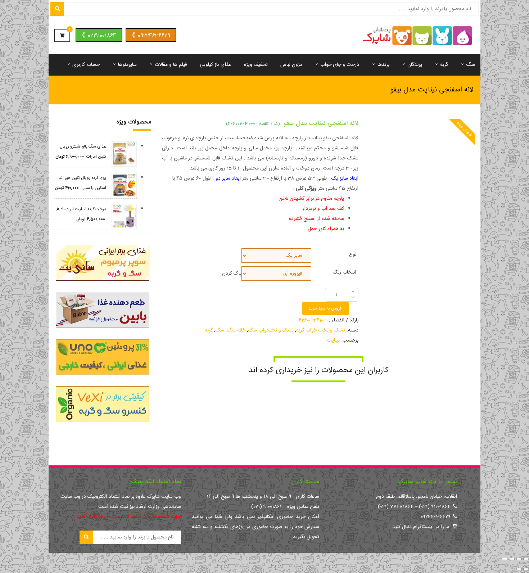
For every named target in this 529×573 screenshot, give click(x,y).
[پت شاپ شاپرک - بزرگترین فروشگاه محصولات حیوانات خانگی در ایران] (418, 36)
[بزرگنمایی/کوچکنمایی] (526, 559)
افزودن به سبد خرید (325, 308)
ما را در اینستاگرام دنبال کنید (420, 527)
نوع (352, 253)
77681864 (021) (395, 506)
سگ (219, 330)
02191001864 (102, 35)
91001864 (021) (435, 506)
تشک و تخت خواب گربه (320, 330)
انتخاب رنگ (344, 271)
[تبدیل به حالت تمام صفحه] (519, 559)
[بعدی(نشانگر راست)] (519, 569)
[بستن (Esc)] (504, 559)
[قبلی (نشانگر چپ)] (526, 569)
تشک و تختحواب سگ (271, 330)
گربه (209, 330)
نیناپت (333, 340)
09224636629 (154, 35)
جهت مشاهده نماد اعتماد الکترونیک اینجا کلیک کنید (129, 517)
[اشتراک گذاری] (512, 559)
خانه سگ (236, 330)
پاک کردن (231, 273)
